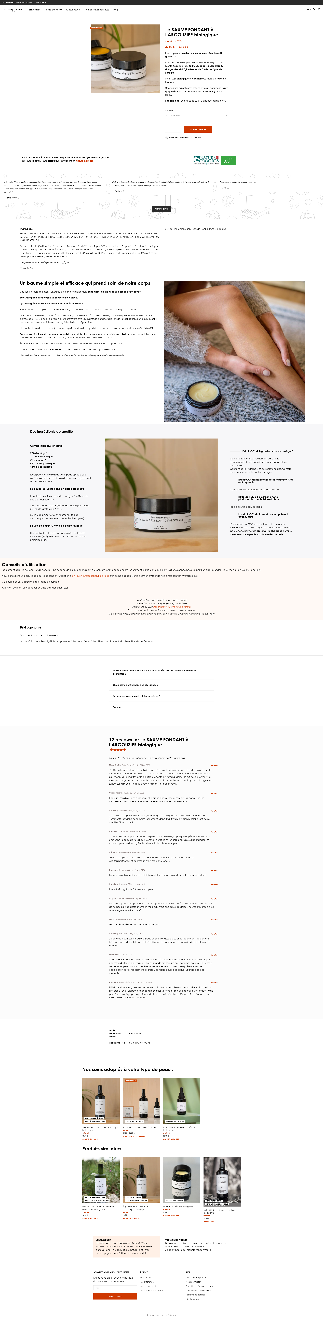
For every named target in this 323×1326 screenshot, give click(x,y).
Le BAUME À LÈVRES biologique (178, 1206)
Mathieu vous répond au (24, 3)
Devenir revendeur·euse (151, 1290)
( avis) (177, 41)
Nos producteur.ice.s (149, 1286)
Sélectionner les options (134, 1136)
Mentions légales (194, 1299)
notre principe (53, 9)
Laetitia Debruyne (168, 1315)
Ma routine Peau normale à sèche (139, 1127)
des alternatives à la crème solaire (172, 607)
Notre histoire (146, 1277)
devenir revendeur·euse (97, 9)
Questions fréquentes (196, 1277)
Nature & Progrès (85, 160)
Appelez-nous (172, 1250)
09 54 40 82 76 (139, 1243)
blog (115, 9)
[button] (309, 9)
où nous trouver (72, 9)
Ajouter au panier (198, 130)
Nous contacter (193, 1282)
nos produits (34, 9)
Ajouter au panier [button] (90, 1139)
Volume (169, 110)
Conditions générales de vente (200, 1286)
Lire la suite (209, 1222)
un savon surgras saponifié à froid (90, 576)
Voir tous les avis (161, 209)
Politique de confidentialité (198, 1290)
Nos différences (147, 1282)
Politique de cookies (195, 1294)
